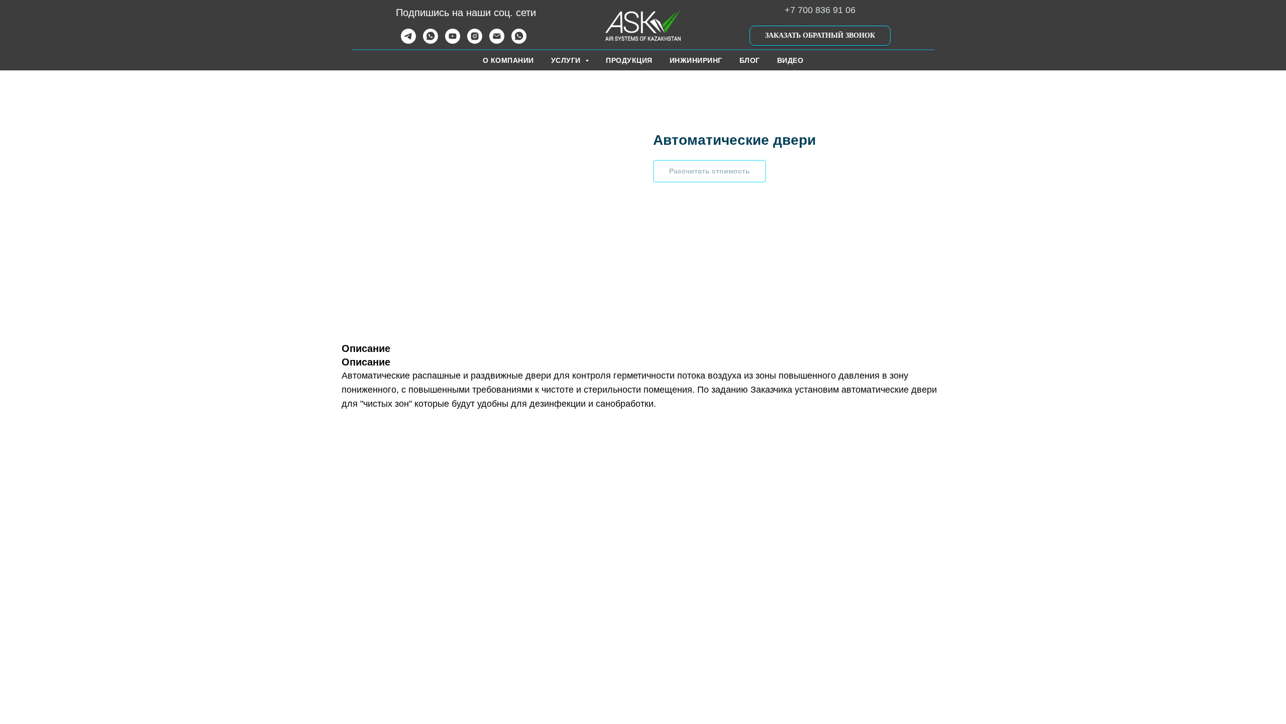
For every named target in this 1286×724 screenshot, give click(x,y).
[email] (496, 41)
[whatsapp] (430, 41)
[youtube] (452, 41)
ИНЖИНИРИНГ (696, 60)
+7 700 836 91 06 (820, 10)
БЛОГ (749, 60)
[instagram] (474, 41)
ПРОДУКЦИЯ (629, 60)
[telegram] (408, 41)
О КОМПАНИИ (508, 60)
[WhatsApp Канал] (518, 41)
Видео (790, 60)
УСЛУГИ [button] (567, 60)
